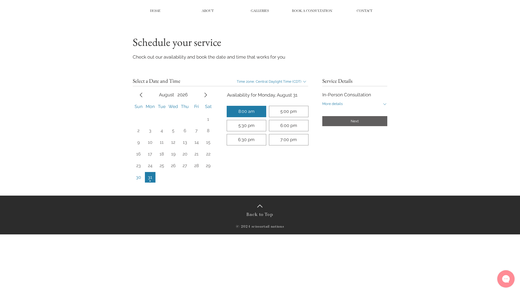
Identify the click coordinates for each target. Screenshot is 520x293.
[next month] (205, 95)
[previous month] (141, 95)
